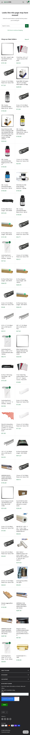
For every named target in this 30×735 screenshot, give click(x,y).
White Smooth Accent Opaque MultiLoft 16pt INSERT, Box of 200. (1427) (22, 352)
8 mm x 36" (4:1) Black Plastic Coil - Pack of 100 (7, 552)
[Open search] (23, 2)
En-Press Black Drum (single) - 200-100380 (6, 209)
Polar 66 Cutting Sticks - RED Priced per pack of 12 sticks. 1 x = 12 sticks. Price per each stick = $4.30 (7, 427)
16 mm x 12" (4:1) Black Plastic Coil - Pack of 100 (22, 233)
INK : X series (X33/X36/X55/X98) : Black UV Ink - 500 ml (21, 210)
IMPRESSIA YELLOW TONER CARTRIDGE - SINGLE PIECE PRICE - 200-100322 (6, 631)
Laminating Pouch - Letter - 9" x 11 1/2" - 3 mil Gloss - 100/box (7, 402)
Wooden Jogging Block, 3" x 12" (7, 603)
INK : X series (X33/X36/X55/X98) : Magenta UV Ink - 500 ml (6, 162)
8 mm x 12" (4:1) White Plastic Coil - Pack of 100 (22, 401)
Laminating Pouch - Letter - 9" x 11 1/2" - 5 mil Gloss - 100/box (7, 256)
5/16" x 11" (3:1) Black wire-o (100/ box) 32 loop (7, 327)
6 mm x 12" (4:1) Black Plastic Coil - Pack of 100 (7, 303)
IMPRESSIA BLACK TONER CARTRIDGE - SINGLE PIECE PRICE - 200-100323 (6, 478)
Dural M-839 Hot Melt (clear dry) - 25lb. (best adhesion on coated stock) (22, 503)
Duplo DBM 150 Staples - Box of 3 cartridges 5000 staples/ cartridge (22, 82)
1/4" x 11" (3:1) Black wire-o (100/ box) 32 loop (6, 453)
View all (27, 39)
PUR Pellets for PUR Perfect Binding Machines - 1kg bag (21, 186)
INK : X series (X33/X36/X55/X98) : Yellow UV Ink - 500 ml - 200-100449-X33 (22, 131)
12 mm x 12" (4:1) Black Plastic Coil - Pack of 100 (22, 160)
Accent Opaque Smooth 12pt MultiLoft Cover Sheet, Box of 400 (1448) (7, 503)
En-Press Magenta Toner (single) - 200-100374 (21, 280)
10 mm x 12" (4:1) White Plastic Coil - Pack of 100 (22, 425)
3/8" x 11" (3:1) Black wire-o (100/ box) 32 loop (21, 327)
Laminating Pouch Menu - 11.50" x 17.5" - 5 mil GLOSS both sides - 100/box (7, 352)
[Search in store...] (27, 25)
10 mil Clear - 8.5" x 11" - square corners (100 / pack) (22, 59)
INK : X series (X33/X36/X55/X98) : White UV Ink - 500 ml (6, 106)
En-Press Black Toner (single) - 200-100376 (6, 233)
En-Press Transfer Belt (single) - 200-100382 (21, 452)
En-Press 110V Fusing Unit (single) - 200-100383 (6, 376)
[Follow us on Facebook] (2, 719)
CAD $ (3, 712)
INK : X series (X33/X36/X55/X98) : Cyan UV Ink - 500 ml (6, 186)
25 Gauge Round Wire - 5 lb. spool (22, 581)
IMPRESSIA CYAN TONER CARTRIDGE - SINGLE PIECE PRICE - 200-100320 (21, 605)
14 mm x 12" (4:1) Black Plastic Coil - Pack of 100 (22, 255)
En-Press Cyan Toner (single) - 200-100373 (21, 303)
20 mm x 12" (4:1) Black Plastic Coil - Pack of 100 (7, 581)
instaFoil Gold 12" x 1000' (21, 656)
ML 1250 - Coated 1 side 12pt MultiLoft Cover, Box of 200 (7, 59)
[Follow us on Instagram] (8, 719)
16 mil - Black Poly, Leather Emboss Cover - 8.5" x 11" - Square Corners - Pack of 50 (22, 377)
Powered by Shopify (5, 732)
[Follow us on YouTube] (10, 719)
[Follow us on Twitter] (5, 719)
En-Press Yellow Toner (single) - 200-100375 (6, 279)
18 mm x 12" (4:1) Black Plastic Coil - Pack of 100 (22, 476)
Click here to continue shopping (15, 30)
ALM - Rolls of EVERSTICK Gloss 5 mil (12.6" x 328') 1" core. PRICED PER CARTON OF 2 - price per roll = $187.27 (22, 556)
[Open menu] (2, 2)
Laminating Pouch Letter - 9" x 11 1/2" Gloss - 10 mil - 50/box (6, 657)
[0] (27, 2)
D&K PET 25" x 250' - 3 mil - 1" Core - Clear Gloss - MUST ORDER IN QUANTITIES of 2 (22, 529)
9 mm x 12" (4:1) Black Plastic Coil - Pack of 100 (7, 527)
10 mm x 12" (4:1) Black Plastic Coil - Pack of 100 (7, 81)
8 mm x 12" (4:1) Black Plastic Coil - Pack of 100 (22, 105)
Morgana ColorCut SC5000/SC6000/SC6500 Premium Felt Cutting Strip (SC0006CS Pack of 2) (22, 632)
